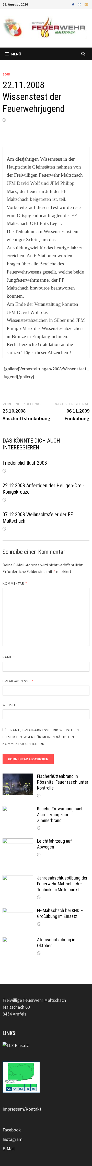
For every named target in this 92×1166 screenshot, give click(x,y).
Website (10, 705)
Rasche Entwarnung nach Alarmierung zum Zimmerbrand (60, 814)
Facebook (12, 1130)
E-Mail (9, 1149)
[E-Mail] (86, 4)
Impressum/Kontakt (22, 1109)
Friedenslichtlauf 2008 (25, 463)
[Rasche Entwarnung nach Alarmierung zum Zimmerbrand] (18, 809)
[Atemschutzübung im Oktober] (18, 940)
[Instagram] (80, 4)
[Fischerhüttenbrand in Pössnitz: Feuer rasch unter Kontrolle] (18, 777)
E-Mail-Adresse (18, 681)
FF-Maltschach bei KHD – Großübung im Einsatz (60, 913)
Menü (16, 53)
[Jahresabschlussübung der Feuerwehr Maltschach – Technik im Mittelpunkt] (18, 879)
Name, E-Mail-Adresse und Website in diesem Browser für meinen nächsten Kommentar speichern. (41, 737)
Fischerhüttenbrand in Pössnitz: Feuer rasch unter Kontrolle (62, 782)
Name (9, 657)
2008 (6, 74)
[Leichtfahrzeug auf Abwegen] (18, 842)
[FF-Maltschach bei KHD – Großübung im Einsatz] (18, 911)
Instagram (12, 1139)
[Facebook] (74, 4)
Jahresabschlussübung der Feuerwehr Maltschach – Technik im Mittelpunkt (62, 883)
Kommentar (15, 583)
